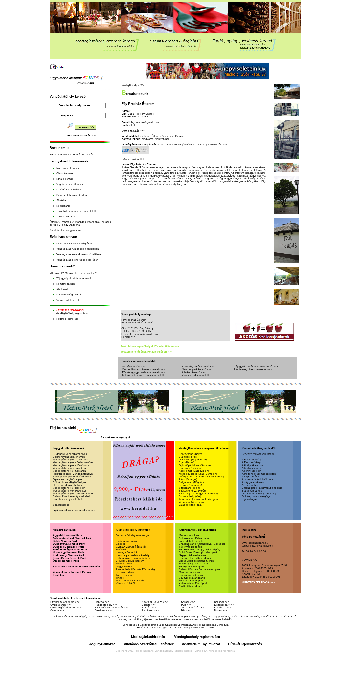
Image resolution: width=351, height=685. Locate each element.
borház (83, 194)
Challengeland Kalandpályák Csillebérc (202, 543)
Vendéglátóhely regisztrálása (197, 637)
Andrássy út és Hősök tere (257, 479)
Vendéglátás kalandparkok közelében (78, 254)
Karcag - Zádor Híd (127, 552)
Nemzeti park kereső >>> (196, 369)
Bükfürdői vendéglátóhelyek (69, 482)
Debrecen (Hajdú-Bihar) (193, 459)
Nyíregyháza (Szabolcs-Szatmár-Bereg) (202, 476)
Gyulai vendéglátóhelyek (67, 479)
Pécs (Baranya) (188, 479)
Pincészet (62, 194)
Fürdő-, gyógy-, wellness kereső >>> (143, 372)
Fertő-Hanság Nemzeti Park (70, 549)
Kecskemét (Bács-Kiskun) (194, 470)
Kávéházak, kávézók (68, 189)
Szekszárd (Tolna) (189, 487)
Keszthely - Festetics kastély (132, 555)
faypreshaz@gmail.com (145, 122)
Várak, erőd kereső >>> (196, 375)
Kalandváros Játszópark (193, 583)
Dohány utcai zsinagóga (256, 496)
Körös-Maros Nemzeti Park (69, 558)
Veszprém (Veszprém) (191, 502)
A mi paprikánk (250, 476)
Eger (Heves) (186, 462)
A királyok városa (252, 468)
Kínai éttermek (64, 178)
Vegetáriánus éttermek (69, 184)
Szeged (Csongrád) (190, 485)
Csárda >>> (57, 610)
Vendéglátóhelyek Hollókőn (69, 487)
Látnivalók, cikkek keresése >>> (253, 369)
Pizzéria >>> (102, 601)
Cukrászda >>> (104, 610)
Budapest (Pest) (188, 456)
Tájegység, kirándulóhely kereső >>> (256, 366)
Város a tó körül (125, 583)
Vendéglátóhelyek (63, 462)
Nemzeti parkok (65, 283)
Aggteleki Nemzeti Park (67, 535)
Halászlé (121, 549)
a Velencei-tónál (84, 462)
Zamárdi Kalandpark (191, 541)
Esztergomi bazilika (127, 541)
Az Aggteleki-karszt (253, 482)
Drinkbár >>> (221, 601)
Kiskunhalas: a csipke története (134, 558)
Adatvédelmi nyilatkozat (201, 644)
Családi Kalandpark (190, 586)
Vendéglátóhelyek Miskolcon (70, 490)
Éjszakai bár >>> (224, 604)
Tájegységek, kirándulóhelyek (73, 278)
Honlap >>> (129, 125)
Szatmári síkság (125, 572)
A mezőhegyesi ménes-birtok (259, 473)
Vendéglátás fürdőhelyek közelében (77, 248)
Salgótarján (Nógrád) (191, 482)
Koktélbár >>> (222, 607)
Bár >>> (186, 610)
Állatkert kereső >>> (194, 372)
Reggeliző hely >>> (106, 604)
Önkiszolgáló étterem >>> (65, 607)
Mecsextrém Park (189, 535)
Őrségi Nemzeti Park (66, 560)
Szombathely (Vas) (190, 496)
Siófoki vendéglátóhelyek (68, 499)
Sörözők (61, 200)
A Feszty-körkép (251, 462)
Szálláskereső (61, 504)
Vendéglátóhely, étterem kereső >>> (143, 369)
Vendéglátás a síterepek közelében (77, 259)
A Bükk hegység (251, 459)
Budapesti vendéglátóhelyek (70, 453)
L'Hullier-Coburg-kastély (130, 560)
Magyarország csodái (68, 294)
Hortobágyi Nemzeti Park (68, 552)
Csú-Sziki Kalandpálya (192, 577)
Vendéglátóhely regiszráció (72, 313)
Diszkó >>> (220, 610)
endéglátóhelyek (64, 459)
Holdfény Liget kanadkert (194, 563)
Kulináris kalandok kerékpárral (74, 243)
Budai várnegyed (252, 490)
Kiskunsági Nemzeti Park (69, 555)
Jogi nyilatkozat (102, 644)
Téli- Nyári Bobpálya (190, 546)
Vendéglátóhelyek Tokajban (69, 468)
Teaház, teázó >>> (192, 607)
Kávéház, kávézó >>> (155, 601)
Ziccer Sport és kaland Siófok (196, 560)
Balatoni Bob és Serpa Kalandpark (199, 569)
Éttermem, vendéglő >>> (65, 601)
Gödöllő (120, 543)
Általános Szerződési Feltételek (149, 644)
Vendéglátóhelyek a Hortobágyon (73, 493)
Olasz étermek (64, 173)
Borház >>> (149, 607)
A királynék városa (252, 465)
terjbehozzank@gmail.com (257, 545)
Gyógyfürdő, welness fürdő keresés (74, 510)
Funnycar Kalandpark (191, 566)
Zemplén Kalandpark (191, 580)
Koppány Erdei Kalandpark (195, 558)
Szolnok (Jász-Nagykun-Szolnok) (198, 493)
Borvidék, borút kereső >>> (198, 366)
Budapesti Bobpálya (191, 574)
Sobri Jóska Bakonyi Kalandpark (198, 552)
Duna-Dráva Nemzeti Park (69, 543)
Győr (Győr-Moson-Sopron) (195, 465)
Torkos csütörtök (66, 216)
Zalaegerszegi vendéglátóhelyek (72, 476)
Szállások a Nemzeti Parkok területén (76, 566)
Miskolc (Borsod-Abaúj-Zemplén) (198, 473)
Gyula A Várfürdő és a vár (131, 546)
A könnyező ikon (251, 470)
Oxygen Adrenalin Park (192, 555)
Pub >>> (186, 604)
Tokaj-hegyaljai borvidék (130, 580)
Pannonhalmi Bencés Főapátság (135, 569)
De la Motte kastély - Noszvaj (259, 493)
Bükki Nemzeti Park (65, 541)
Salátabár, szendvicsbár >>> (111, 607)
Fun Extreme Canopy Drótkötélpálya (200, 549)
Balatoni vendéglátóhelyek (69, 456)
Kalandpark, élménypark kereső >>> (143, 375)
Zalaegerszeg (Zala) (190, 504)
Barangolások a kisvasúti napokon (262, 487)
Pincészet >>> (150, 610)
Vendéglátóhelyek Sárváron (69, 470)
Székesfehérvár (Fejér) (192, 490)
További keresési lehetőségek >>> (76, 211)
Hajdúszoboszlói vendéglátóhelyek (73, 473)
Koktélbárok (63, 205)
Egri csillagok (249, 499)
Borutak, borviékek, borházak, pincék (72, 154)
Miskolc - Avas (124, 563)
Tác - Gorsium (124, 574)
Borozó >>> (149, 604)
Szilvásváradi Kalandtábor (194, 538)
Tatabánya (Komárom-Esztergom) (198, 499)
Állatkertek (62, 289)
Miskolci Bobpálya (189, 572)
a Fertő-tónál (82, 465)
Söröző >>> (188, 601)
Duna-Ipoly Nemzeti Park (68, 546)
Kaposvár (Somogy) (190, 468)
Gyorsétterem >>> (61, 604)
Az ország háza (251, 485)
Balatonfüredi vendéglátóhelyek (72, 496)
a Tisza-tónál (82, 459)
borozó (73, 194)
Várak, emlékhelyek (67, 300)
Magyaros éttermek (67, 167)
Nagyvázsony (124, 566)
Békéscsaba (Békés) (191, 453)
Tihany (120, 577)
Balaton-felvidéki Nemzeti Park (72, 538)
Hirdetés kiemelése (67, 318)
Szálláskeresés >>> (133, 366)
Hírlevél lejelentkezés (245, 644)
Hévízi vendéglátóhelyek (67, 485)
